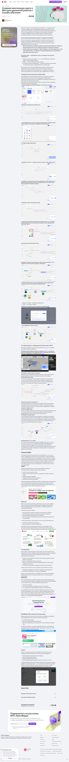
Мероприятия (54, 743)
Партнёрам (27, 1)
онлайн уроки (49, 455)
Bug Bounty (42, 755)
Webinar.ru (46, 351)
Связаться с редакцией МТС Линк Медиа (48, 753)
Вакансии (42, 743)
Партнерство (42, 745)
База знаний (54, 735)
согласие (15, 726)
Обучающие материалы (56, 741)
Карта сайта (60, 753)
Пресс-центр (42, 741)
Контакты (42, 739)
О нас (41, 735)
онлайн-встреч (46, 347)
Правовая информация (56, 751)
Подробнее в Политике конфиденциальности (9, 755)
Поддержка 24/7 (55, 745)
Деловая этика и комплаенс (45, 751)
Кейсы (53, 739)
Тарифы (31, 1)
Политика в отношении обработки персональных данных (51, 749)
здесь (43, 353)
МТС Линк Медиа (55, 737)
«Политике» (15, 728)
